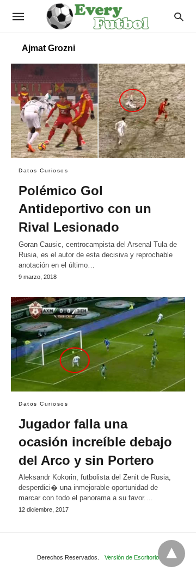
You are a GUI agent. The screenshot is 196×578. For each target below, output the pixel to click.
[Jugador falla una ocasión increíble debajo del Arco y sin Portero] (98, 344)
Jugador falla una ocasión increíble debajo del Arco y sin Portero (95, 442)
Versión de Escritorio (132, 557)
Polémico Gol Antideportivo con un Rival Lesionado (85, 208)
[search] (179, 16)
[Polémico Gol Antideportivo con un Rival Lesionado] (98, 111)
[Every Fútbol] (97, 16)
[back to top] (171, 553)
